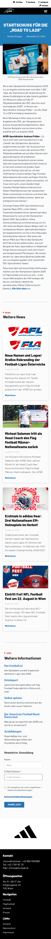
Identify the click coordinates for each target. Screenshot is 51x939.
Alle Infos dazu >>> (21, 288)
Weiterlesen (10, 395)
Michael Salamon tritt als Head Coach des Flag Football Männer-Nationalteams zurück (23, 440)
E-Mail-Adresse (12, 772)
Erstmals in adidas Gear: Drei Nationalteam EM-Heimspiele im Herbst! (23, 520)
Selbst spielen (13, 698)
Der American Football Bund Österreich (21, 715)
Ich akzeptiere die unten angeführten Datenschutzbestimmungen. (24, 788)
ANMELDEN (14, 804)
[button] (45, 11)
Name (7, 759)
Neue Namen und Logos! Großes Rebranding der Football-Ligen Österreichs (25, 359)
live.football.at (13, 665)
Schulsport (11, 680)
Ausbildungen (13, 731)
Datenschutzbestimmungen (18, 796)
